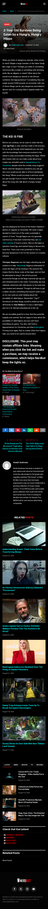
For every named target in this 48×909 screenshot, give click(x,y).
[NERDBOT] (24, 3)
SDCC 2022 (11, 843)
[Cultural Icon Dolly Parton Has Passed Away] (9, 790)
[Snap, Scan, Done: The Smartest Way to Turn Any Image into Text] (9, 816)
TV (32, 765)
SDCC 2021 (11, 840)
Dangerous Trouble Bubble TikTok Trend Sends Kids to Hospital (11, 387)
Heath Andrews (17, 45)
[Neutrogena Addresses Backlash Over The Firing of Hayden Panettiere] (24, 652)
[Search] (44, 4)
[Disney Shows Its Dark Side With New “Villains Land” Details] (24, 728)
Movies (25, 765)
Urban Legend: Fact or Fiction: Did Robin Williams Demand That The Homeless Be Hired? (21, 629)
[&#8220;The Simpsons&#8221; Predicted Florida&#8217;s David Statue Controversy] (11, 400)
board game (39, 327)
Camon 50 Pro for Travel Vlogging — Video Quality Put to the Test (31, 774)
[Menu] (4, 4)
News (6, 24)
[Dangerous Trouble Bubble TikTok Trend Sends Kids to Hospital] (11, 379)
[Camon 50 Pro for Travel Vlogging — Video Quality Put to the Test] (9, 775)
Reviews (39, 765)
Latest (7, 765)
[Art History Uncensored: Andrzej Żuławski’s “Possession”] (24, 572)
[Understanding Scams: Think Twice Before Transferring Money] (24, 534)
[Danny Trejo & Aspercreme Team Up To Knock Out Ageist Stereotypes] (24, 690)
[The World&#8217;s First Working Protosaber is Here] (32, 379)
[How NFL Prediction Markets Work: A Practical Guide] (9, 803)
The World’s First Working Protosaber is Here (31, 387)
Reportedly (21, 265)
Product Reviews (15, 835)
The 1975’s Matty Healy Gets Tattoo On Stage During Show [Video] (35, 446)
